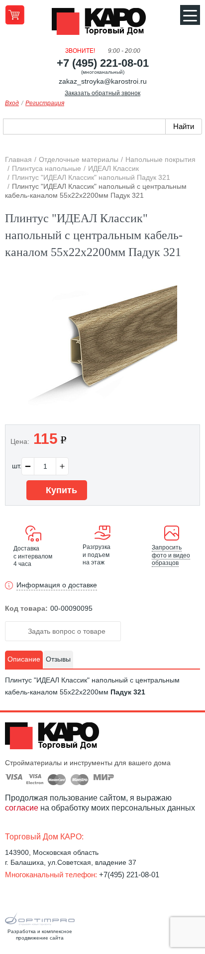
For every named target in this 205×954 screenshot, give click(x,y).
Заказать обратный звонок (102, 93)
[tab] (24, 660)
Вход (12, 103)
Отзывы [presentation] (58, 659)
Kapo (102, 24)
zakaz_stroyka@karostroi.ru (103, 81)
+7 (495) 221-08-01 (103, 63)
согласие (21, 808)
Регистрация (44, 103)
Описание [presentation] (23, 659)
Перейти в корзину (14, 14)
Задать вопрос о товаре (65, 631)
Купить (60, 490)
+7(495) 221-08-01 (129, 874)
